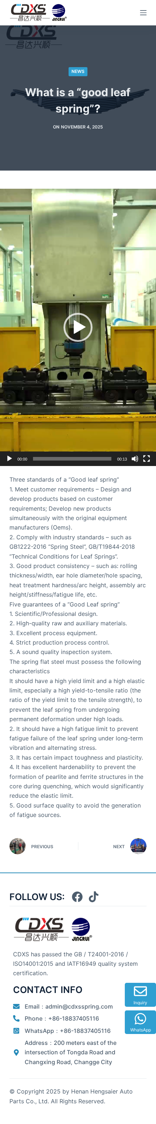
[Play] (9, 458)
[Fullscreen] (146, 458)
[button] (78, 327)
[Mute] (135, 458)
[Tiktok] (93, 896)
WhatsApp (140, 1030)
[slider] (72, 459)
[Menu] (143, 12)
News (78, 71)
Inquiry (140, 1002)
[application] (78, 327)
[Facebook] (77, 896)
